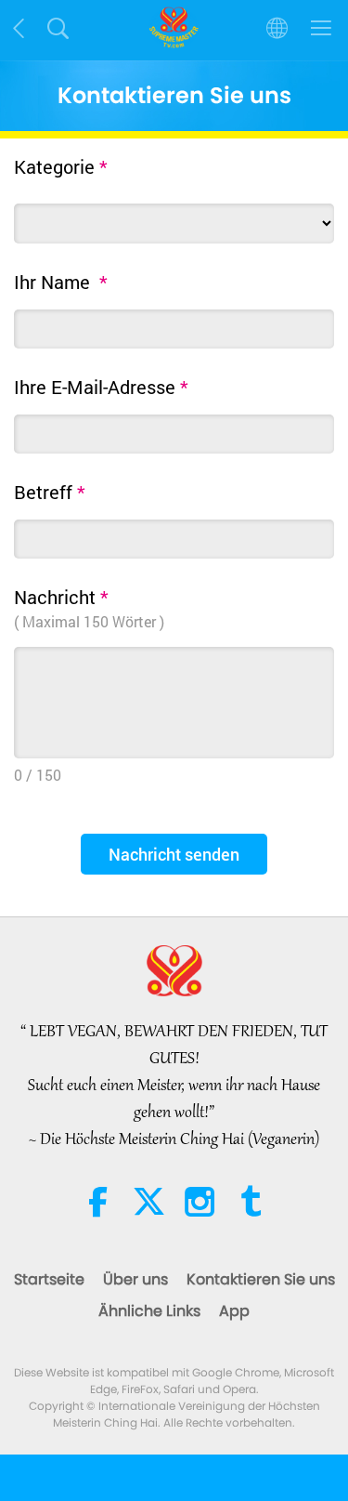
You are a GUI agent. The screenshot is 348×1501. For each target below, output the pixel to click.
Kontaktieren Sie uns (261, 1279)
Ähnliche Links (149, 1311)
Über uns (135, 1279)
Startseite (49, 1279)
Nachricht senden (174, 854)
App (234, 1311)
